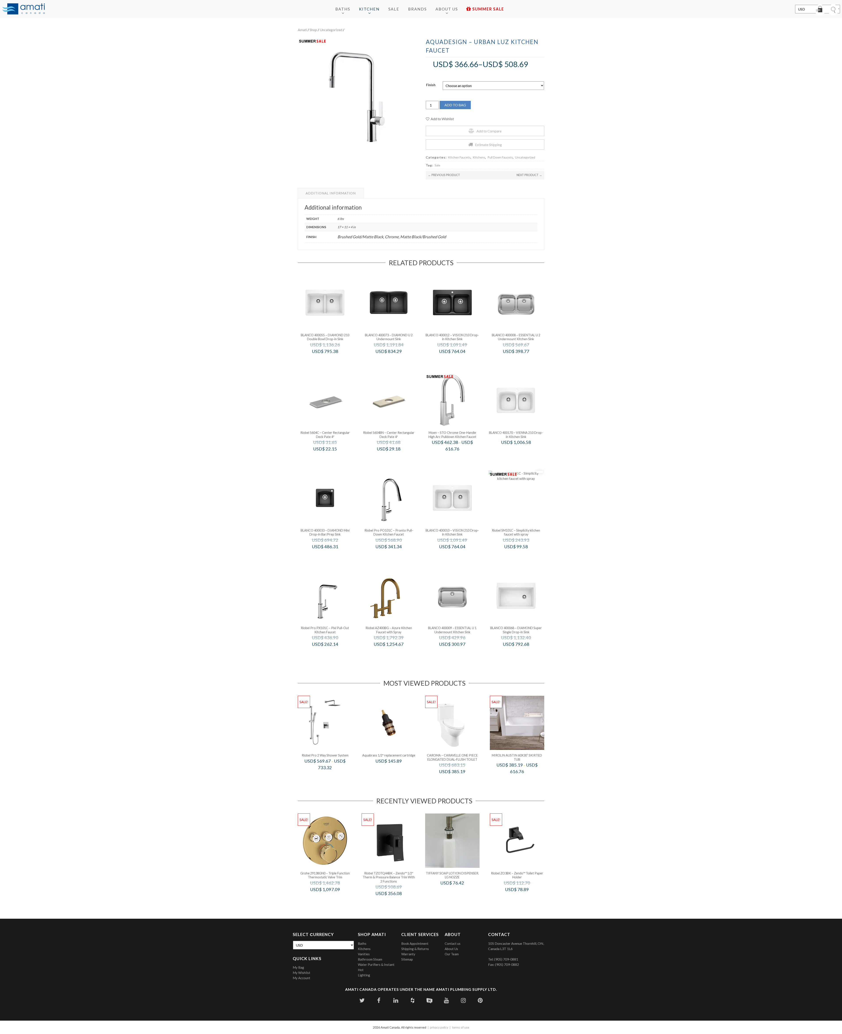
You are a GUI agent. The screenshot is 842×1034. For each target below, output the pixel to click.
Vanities (364, 954)
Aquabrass (395, 770)
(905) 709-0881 (506, 959)
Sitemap (407, 959)
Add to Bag (455, 105)
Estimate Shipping (488, 144)
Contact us (452, 943)
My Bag (298, 967)
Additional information (331, 193)
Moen (458, 458)
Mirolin (522, 781)
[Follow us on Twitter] (362, 1000)
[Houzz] (412, 1000)
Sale (393, 9)
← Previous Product (444, 175)
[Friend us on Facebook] (379, 1000)
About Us (446, 9)
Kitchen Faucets (459, 157)
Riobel (331, 458)
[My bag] (820, 10)
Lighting (364, 975)
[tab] (331, 193)
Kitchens (479, 157)
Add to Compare (488, 131)
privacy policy (439, 1027)
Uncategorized (331, 30)
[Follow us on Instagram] (463, 1000)
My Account (301, 978)
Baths (342, 9)
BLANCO (331, 360)
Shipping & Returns (415, 949)
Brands (417, 9)
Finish (430, 85)
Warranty (408, 954)
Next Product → (529, 175)
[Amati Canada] (23, 9)
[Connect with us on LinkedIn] (396, 1000)
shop (313, 30)
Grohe (331, 899)
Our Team (452, 954)
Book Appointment (414, 943)
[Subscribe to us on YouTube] (446, 1000)
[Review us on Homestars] (429, 1000)
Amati (302, 30)
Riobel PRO (394, 556)
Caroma (458, 781)
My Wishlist (301, 973)
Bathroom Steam (370, 959)
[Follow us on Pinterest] (480, 1000)
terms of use (460, 1027)
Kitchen (369, 9)
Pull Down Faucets (500, 157)
